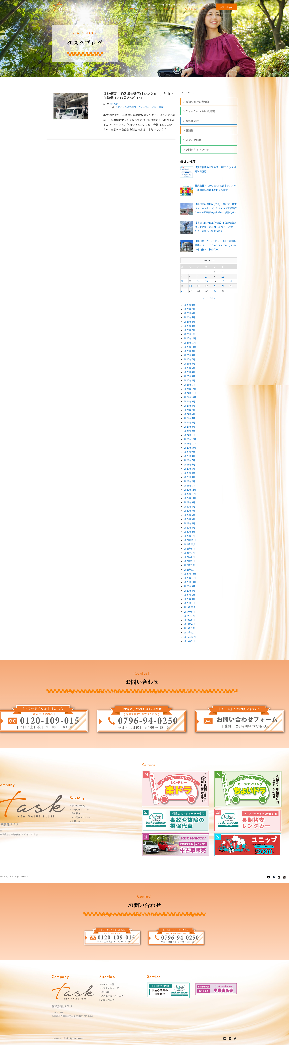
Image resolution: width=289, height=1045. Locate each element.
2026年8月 (189, 304)
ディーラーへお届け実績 (151, 107)
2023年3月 (189, 477)
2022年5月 (189, 519)
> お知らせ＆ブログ (79, 809)
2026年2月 (189, 330)
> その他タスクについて (81, 817)
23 (215, 285)
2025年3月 (189, 376)
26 (182, 290)
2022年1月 (189, 536)
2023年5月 (189, 468)
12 (182, 281)
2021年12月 (190, 540)
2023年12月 (190, 439)
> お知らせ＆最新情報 (196, 102)
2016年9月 (189, 641)
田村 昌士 (114, 103)
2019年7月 (189, 615)
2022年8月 (189, 506)
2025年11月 (190, 342)
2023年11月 (190, 443)
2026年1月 (189, 334)
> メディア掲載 (192, 140)
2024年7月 (189, 410)
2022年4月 (189, 523)
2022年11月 (190, 493)
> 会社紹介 (75, 813)
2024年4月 (189, 422)
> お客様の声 (191, 121)
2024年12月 (190, 389)
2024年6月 (189, 414)
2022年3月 (189, 527)
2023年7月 (189, 460)
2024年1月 (189, 435)
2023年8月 (189, 456)
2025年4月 (189, 372)
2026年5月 (189, 317)
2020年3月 (189, 599)
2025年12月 (190, 338)
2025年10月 (190, 347)
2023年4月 (189, 472)
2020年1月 (189, 603)
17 (223, 281)
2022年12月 (190, 489)
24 (223, 285)
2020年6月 (189, 594)
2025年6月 (189, 363)
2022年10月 (190, 498)
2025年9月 (189, 351)
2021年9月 (189, 548)
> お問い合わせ (77, 821)
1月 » (212, 297)
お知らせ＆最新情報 (125, 107)
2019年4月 (189, 624)
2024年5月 (189, 418)
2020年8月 (189, 590)
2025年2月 (189, 380)
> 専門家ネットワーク (196, 149)
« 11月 (206, 297)
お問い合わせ (226, 7)
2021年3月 (189, 561)
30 (215, 290)
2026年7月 (189, 309)
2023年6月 (189, 464)
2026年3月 (189, 325)
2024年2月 (189, 430)
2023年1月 (189, 485)
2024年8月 (189, 405)
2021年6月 (189, 557)
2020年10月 (190, 582)
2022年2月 (189, 531)
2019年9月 (189, 611)
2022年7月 (189, 510)
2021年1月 (189, 569)
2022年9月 (189, 502)
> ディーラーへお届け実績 (199, 111)
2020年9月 (189, 586)
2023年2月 (189, 481)
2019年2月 (189, 628)
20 (190, 285)
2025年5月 (189, 368)
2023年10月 (190, 447)
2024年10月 (190, 397)
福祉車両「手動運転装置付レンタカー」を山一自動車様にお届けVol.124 (138, 95)
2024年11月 (190, 393)
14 (198, 281)
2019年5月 (189, 620)
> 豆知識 (188, 130)
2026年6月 (189, 313)
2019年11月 (190, 607)
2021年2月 (189, 565)
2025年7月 (189, 359)
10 (223, 276)
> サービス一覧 (77, 805)
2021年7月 (189, 552)
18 (230, 281)
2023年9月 (189, 451)
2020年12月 (190, 573)
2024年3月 (189, 426)
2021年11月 (190, 544)
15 (206, 281)
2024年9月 (189, 401)
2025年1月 (189, 384)
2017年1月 (189, 632)
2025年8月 (189, 355)
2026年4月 (189, 321)
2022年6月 (189, 514)
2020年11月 (190, 578)
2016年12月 (190, 636)
